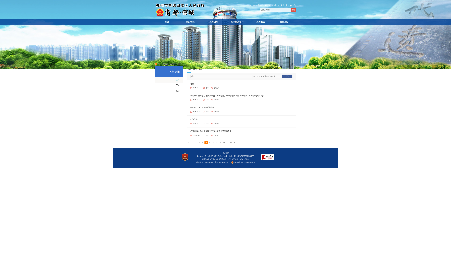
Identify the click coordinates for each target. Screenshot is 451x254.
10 (224, 142)
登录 (287, 5)
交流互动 (284, 22)
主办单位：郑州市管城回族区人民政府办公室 (212, 156)
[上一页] (188, 142)
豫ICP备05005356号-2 (222, 162)
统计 (178, 91)
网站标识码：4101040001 (204, 162)
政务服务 (261, 22)
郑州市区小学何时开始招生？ (202, 108)
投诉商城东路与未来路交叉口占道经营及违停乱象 (211, 131)
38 (231, 142)
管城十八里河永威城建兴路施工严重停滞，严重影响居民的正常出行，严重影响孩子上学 (227, 96)
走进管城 (190, 22)
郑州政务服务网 (274, 5)
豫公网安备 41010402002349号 (244, 162)
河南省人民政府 (251, 5)
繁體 (282, 5)
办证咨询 (194, 119)
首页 (167, 22)
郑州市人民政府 (262, 5)
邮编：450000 (244, 159)
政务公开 (214, 22)
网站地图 (226, 153)
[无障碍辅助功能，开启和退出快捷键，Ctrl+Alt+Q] (292, 5)
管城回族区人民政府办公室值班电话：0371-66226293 (220, 159)
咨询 (192, 84)
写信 (178, 85)
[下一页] (234, 142)
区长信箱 (173, 64)
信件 (179, 64)
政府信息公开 (237, 22)
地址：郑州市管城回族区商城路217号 (241, 156)
